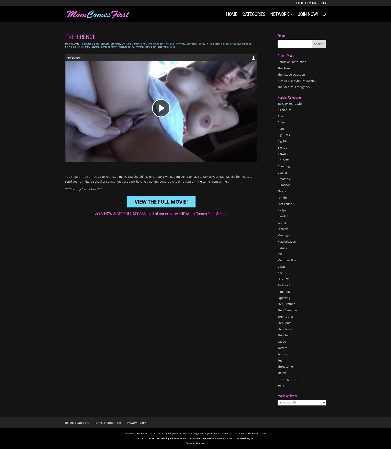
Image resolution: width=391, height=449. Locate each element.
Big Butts (86, 43)
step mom (163, 46)
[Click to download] (253, 57)
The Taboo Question (291, 74)
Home (231, 15)
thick (172, 46)
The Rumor (285, 68)
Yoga (281, 385)
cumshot (105, 46)
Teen (281, 360)
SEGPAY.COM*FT (257, 433)
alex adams (227, 43)
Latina (282, 222)
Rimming (179, 43)
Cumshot (137, 43)
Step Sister (285, 329)
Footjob (283, 210)
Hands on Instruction (292, 62)
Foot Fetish (285, 204)
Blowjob (105, 43)
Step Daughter (287, 310)
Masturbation (287, 241)
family (114, 46)
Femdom (283, 197)
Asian (281, 122)
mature (283, 248)
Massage (284, 235)
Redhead (284, 285)
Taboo (201, 43)
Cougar (282, 172)
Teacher (283, 354)
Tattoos (283, 348)
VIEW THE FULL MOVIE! (161, 201)
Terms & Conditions (108, 423)
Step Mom (191, 43)
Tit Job (208, 43)
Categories (253, 15)
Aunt (281, 129)
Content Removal (195, 443)
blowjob (69, 46)
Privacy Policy (136, 423)
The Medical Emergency (294, 87)
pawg (281, 266)
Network (279, 15)
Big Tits (96, 43)
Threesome (285, 366)
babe (236, 43)
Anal (281, 116)
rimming (138, 46)
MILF (145, 43)
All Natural (285, 110)
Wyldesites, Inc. (246, 438)
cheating (94, 46)
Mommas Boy (156, 43)
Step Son (284, 335)
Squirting (284, 298)
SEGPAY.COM (144, 433)
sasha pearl (151, 46)
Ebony (282, 191)
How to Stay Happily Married (297, 81)
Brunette (115, 43)
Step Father (285, 316)
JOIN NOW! (308, 15)
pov (280, 273)
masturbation (126, 46)
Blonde (282, 147)
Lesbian (283, 229)
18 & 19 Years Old (290, 104)
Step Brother (286, 304)
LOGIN (323, 3)
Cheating (126, 43)
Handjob (283, 216)
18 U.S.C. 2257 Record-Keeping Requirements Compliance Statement (174, 438)
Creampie (284, 179)
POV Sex (169, 43)
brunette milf (82, 46)
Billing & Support (306, 3)
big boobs (245, 43)
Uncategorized (287, 379)
